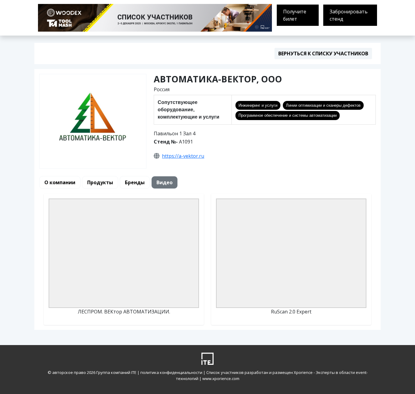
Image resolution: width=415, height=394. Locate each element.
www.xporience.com (220, 378)
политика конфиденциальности (171, 372)
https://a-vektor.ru (183, 156)
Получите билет (294, 15)
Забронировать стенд (349, 15)
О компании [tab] (59, 182)
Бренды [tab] (135, 182)
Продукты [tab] (100, 182)
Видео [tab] (164, 182)
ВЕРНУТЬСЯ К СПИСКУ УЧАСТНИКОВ (323, 53)
